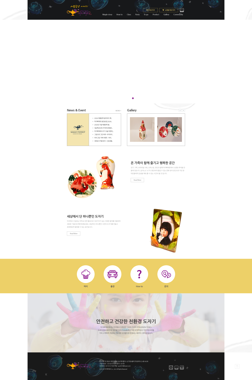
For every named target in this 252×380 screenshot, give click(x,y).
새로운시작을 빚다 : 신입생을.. (103, 141)
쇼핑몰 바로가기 (170, 10)
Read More (137, 180)
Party (137, 14)
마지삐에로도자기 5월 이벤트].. (104, 131)
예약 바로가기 (150, 10)
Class (129, 14)
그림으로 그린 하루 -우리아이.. (103, 134)
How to (119, 14)
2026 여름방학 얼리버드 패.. (103, 118)
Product (156, 14)
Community (178, 14)
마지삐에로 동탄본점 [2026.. (103, 121)
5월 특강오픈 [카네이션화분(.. (103, 128)
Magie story (107, 14)
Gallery (166, 14)
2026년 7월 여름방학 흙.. (102, 125)
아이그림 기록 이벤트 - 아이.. (103, 138)
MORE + (118, 111)
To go (146, 14)
